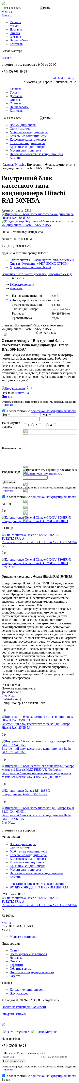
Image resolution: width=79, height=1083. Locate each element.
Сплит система (20, 128)
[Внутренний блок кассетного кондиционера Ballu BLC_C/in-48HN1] (39, 745)
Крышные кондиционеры (27, 146)
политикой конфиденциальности (53, 411)
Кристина (22, 393)
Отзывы (15, 36)
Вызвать (7, 57)
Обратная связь (20, 968)
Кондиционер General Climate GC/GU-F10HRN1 (35, 563)
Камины (15, 157)
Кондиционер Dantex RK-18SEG (24, 794)
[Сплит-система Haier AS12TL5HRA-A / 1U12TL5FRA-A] (39, 538)
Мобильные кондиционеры (29, 132)
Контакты (16, 44)
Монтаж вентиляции (24, 936)
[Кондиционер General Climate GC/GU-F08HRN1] (37, 517)
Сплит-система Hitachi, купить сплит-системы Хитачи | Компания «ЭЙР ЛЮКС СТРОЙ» (42, 261)
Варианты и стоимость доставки (24, 274)
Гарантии (16, 965)
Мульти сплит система (25, 150)
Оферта (15, 976)
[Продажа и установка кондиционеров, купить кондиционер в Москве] (3, 3)
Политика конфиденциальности (32, 972)
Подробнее (7, 404)
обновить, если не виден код (42, 473)
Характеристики (22, 284)
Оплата (15, 33)
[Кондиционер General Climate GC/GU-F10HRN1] (37, 559)
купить (6, 922)
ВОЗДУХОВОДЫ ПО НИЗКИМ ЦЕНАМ (39, 887)
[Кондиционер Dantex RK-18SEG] (26, 790)
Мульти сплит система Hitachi (30, 267)
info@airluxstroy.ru (64, 78)
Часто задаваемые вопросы (28, 954)
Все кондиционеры (23, 125)
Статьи (14, 950)
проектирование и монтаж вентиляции (37, 883)
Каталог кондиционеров (26, 989)
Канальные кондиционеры (28, 136)
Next (11, 566)
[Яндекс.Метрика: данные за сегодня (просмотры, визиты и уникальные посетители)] (44, 1032)
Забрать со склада (60, 274)
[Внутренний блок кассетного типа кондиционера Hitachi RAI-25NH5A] (39, 720)
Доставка (16, 29)
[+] (14, 387)
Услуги (14, 25)
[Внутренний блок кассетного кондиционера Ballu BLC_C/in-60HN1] (39, 811)
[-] (31, 387)
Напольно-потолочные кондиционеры (36, 154)
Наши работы (19, 40)
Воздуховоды (19, 993)
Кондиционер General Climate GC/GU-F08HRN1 (35, 521)
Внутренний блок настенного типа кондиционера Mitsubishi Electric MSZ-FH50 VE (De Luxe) (36, 775)
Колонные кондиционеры (27, 143)
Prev (4, 566)
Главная (15, 22)
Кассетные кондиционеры (28, 139)
